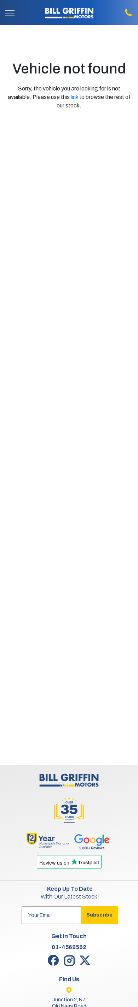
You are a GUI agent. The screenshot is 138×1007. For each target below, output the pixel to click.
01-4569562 (69, 947)
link (74, 97)
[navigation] (9, 12)
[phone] (128, 12)
